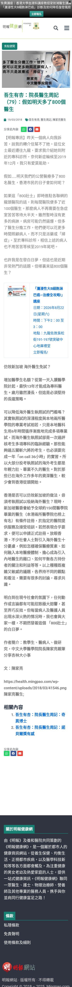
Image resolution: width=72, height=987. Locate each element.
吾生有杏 (34, 119)
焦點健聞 (9, 46)
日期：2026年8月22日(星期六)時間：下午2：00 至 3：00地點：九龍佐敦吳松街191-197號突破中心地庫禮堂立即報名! (49, 320)
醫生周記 (46, 119)
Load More (36, 804)
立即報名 (36, 13)
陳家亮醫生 (59, 119)
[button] (66, 28)
